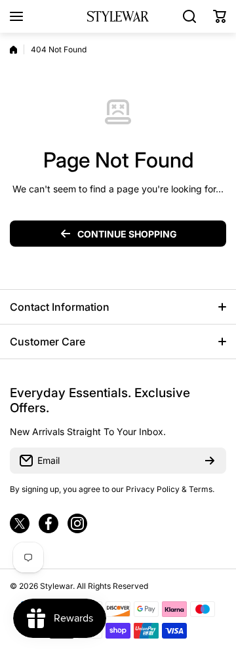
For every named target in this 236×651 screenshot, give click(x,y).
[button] (219, 16)
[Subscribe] (209, 461)
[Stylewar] (118, 16)
